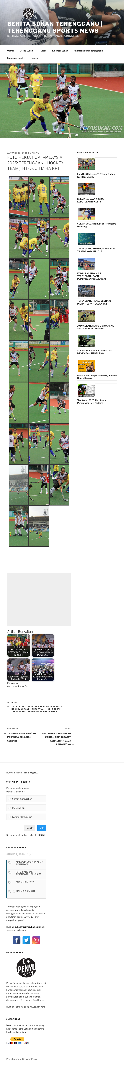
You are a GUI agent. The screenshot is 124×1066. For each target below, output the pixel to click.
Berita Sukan (26, 50)
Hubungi (35, 58)
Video (43, 50)
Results (29, 828)
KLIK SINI (40, 835)
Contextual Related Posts (18, 686)
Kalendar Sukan (60, 50)
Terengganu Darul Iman (42, 711)
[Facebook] (16, 940)
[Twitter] (26, 940)
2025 (14, 706)
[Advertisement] (39, 599)
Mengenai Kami (15, 58)
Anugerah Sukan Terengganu (88, 50)
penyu (35, 153)
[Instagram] (36, 940)
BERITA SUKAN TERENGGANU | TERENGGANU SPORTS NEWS (55, 27)
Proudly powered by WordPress (21, 1059)
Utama (10, 50)
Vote (42, 828)
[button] (19, 196)
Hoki (14, 702)
